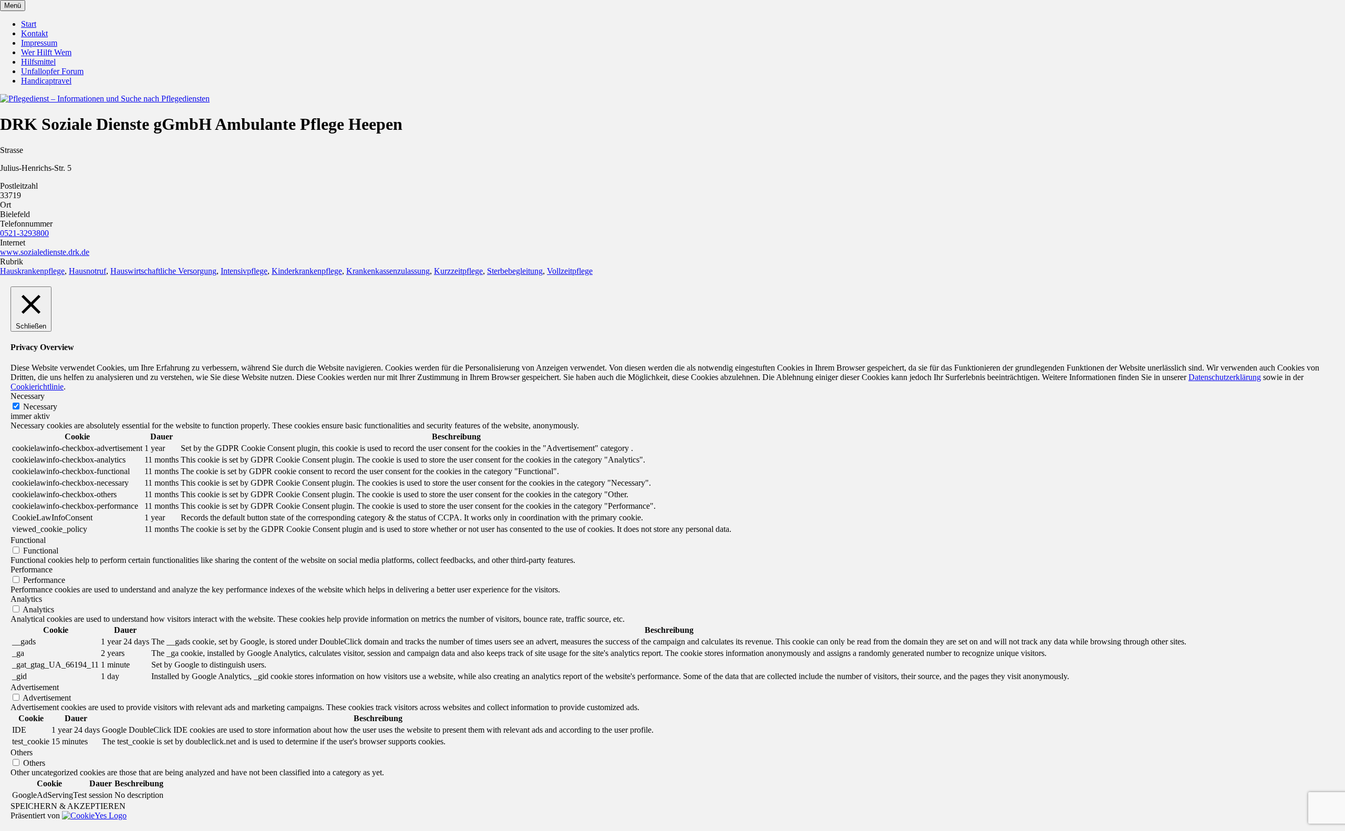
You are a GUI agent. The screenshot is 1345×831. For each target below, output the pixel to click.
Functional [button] (28, 540)
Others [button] (22, 752)
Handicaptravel (46, 80)
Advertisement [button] (35, 687)
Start (28, 23)
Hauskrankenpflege (32, 270)
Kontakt (34, 33)
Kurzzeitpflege (458, 270)
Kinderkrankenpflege (307, 270)
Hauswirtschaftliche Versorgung (163, 270)
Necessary (40, 406)
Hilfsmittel (38, 61)
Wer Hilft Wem (46, 52)
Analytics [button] (26, 598)
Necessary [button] (28, 396)
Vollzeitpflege (570, 270)
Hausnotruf (87, 270)
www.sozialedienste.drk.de (44, 252)
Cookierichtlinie (37, 386)
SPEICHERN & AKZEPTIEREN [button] (68, 806)
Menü (12, 5)
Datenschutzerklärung (1224, 377)
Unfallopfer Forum (52, 71)
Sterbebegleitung (515, 270)
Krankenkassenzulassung (388, 270)
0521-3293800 (24, 233)
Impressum (39, 42)
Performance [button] (32, 569)
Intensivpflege (244, 270)
